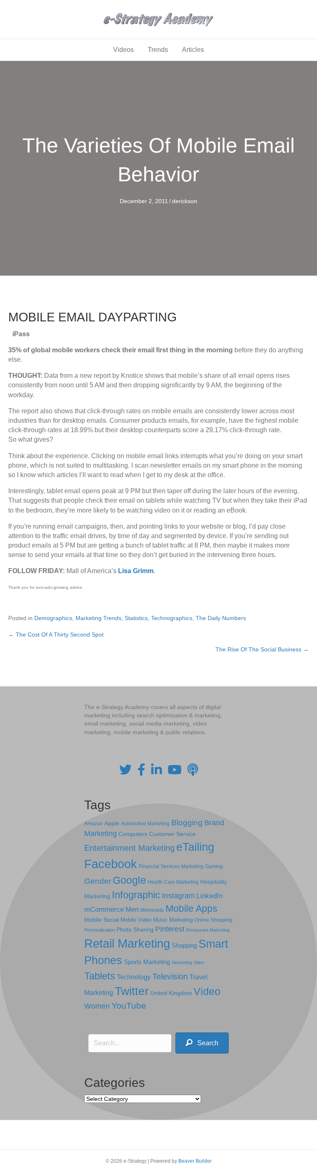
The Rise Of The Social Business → (262, 649)
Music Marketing (173, 920)
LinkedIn (209, 896)
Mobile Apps (192, 908)
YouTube (128, 1005)
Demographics (53, 618)
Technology (134, 977)
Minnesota (152, 910)
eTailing (195, 847)
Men (132, 909)
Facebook (110, 864)
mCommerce (104, 909)
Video (207, 991)
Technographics (171, 618)
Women (97, 1006)
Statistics (136, 618)
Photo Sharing (135, 929)
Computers (132, 834)
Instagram (178, 896)
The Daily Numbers (221, 618)
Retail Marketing (127, 943)
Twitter (132, 991)
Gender (97, 881)
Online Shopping (213, 920)
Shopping (184, 945)
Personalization (99, 929)
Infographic (136, 895)
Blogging (187, 822)
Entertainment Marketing (129, 847)
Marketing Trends (98, 618)
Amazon (93, 823)
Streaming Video (188, 962)
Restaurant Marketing (207, 929)
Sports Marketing (147, 962)
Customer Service (172, 834)
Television (170, 976)
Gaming (214, 866)
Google (129, 880)
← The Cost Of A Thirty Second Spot (56, 634)
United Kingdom (171, 993)
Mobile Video (136, 920)
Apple (111, 823)
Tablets (99, 975)
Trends (158, 49)
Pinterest (170, 929)
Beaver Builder (195, 1161)
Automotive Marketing (145, 823)
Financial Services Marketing (171, 866)
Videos (123, 49)
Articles (193, 49)
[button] (202, 1043)
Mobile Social (101, 920)
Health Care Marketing (173, 882)
